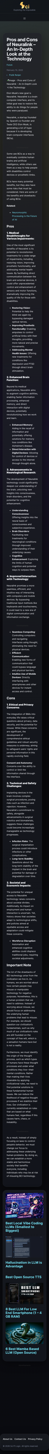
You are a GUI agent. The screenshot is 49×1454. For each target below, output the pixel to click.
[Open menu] (24, 18)
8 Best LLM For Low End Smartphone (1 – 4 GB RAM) (24, 1312)
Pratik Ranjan (15, 75)
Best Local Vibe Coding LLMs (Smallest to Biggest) (24, 1227)
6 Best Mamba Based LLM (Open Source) (22, 1351)
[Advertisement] (24, 1391)
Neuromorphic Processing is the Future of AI (24, 216)
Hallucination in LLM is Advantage (24, 1264)
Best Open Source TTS (24, 1277)
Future (9, 65)
